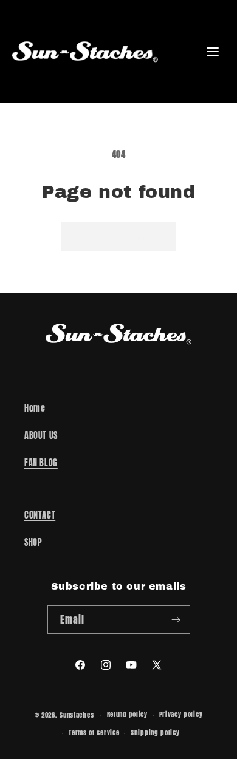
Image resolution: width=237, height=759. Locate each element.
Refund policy (127, 714)
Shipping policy (155, 732)
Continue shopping (119, 236)
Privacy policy (181, 714)
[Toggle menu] (213, 51)
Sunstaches (77, 715)
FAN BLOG (41, 463)
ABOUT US (41, 435)
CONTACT (39, 515)
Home (34, 408)
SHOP (33, 542)
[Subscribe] (176, 619)
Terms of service (94, 732)
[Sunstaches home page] (85, 51)
